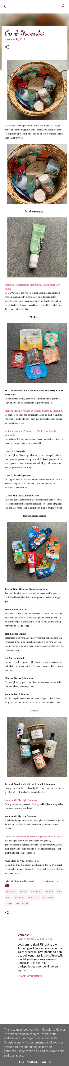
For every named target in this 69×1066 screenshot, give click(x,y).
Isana (23, 891)
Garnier (11, 891)
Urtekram (22, 903)
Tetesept (48, 897)
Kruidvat (36, 891)
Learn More (28, 1062)
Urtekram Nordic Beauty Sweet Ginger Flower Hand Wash (33, 836)
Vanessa (24, 935)
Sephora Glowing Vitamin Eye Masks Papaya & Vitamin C (34, 410)
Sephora (33, 897)
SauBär (19, 897)
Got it (47, 1062)
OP (59, 891)
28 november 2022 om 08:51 (36, 938)
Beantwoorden (30, 976)
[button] (7, 47)
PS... (8, 897)
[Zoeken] (63, 6)
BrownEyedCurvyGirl (26, 6)
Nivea (49, 891)
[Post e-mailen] (7, 887)
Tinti (9, 903)
